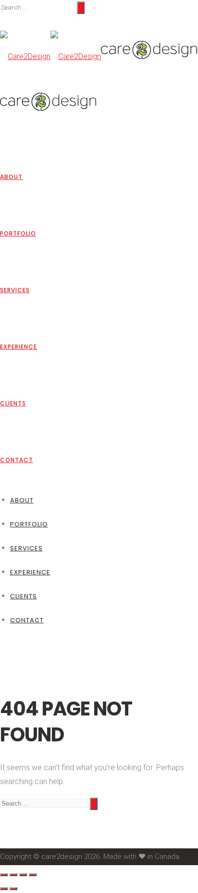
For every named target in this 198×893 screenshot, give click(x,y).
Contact (16, 460)
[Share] (13, 874)
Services (15, 290)
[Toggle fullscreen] (23, 874)
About (11, 177)
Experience (18, 347)
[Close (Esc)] (4, 874)
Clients (13, 403)
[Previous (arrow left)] (4, 888)
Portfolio (18, 233)
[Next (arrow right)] (13, 888)
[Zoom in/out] (33, 874)
